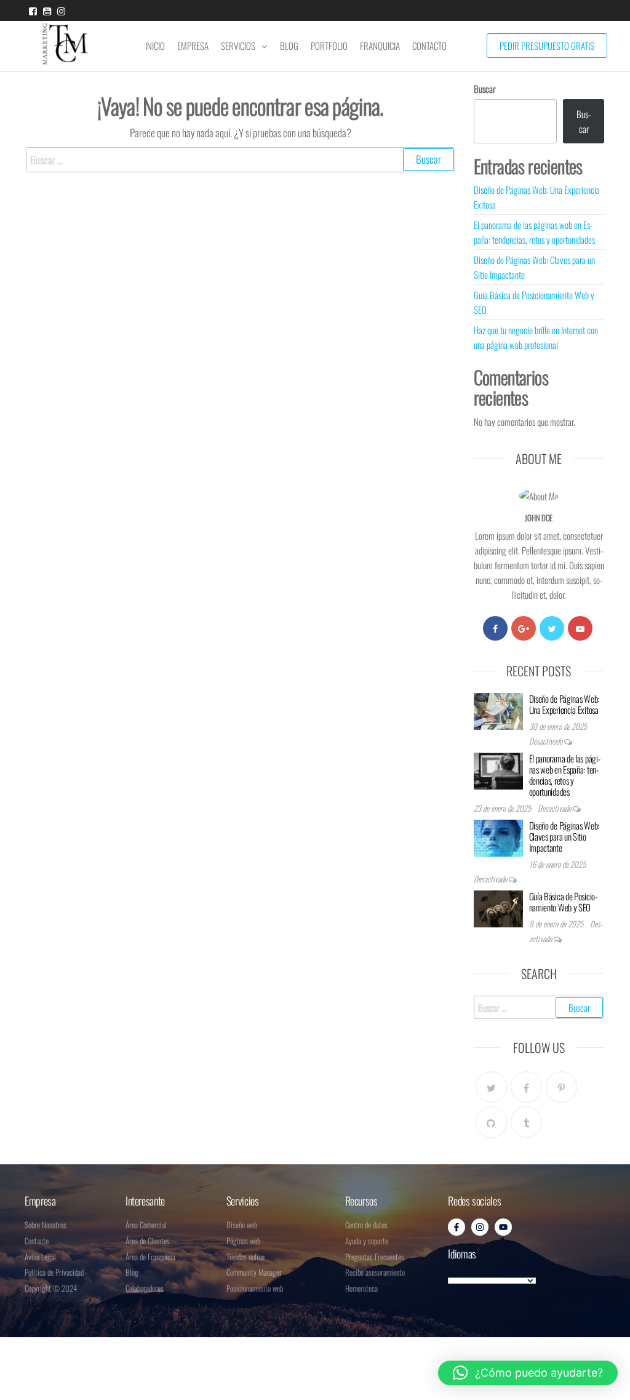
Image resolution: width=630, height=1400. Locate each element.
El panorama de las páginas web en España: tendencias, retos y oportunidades (564, 774)
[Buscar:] (240, 159)
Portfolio (329, 45)
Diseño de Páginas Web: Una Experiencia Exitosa (564, 704)
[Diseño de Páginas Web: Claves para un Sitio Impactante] (498, 836)
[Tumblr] (526, 1122)
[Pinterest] (561, 1087)
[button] (528, 1373)
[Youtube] (580, 628)
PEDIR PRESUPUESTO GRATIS (547, 45)
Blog (289, 45)
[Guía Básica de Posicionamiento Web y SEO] (498, 907)
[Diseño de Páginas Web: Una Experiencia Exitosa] (498, 709)
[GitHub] (491, 1122)
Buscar (484, 88)
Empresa (193, 45)
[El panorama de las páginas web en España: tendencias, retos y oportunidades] (498, 769)
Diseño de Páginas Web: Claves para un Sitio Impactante (564, 836)
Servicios (238, 45)
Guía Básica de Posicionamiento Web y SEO (563, 901)
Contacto (429, 45)
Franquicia (380, 45)
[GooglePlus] (523, 628)
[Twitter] (552, 628)
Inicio (155, 45)
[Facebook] (495, 628)
